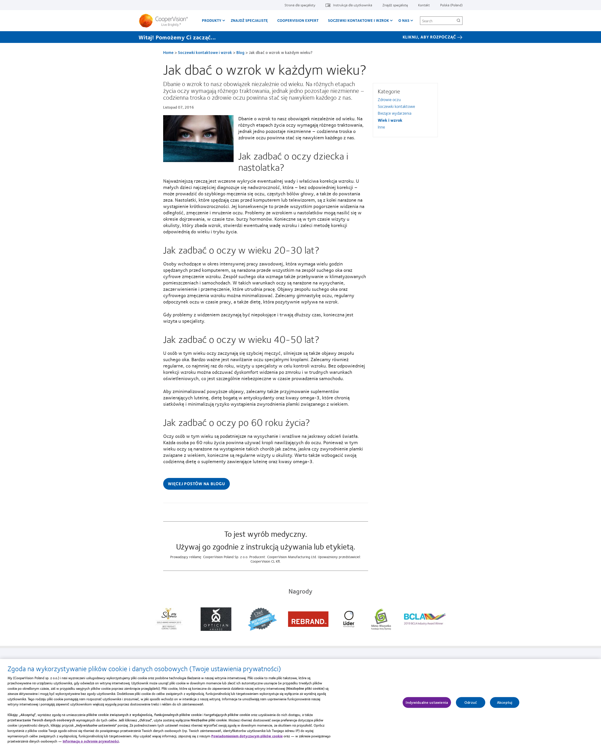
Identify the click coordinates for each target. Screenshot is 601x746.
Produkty (211, 20)
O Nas (403, 20)
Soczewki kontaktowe (396, 106)
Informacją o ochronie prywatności (91, 741)
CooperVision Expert (298, 20)
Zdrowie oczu (389, 99)
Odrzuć (470, 702)
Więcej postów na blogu (196, 483)
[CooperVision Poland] (165, 21)
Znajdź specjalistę (395, 5)
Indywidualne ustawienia (427, 702)
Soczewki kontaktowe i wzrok (358, 20)
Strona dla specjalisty (300, 5)
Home (168, 52)
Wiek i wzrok (390, 120)
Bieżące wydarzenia (394, 113)
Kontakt (424, 5)
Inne (381, 127)
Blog (240, 52)
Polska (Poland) (451, 5)
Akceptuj (504, 702)
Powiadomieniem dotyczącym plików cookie (247, 735)
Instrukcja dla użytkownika (352, 5)
